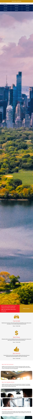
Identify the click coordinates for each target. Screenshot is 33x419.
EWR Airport (27, 5)
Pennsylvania (16, 5)
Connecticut (27, 10)
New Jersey (5, 5)
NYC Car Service (4, 3)
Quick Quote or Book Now (16, 1)
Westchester (5, 10)
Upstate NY (16, 10)
